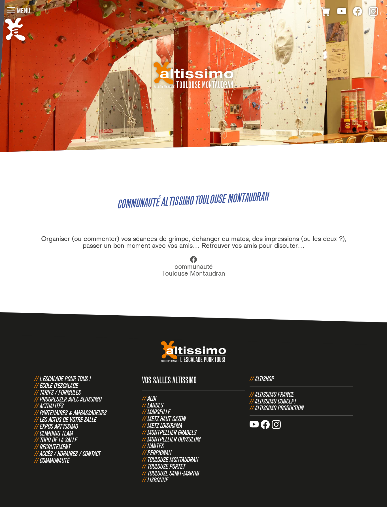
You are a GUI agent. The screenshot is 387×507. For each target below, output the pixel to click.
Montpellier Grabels (171, 432)
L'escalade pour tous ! (65, 378)
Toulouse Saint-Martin (173, 473)
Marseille (158, 411)
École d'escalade (59, 385)
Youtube (341, 12)
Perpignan (159, 452)
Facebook (357, 12)
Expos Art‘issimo (59, 426)
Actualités (51, 406)
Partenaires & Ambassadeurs (73, 412)
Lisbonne (157, 480)
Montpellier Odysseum (174, 439)
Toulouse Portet (166, 466)
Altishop (264, 378)
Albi (151, 398)
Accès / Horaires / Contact (70, 453)
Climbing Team (56, 433)
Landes (155, 405)
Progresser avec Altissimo (70, 399)
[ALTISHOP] (326, 12)
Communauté (54, 460)
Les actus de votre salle (68, 419)
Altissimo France (274, 394)
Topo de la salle (58, 440)
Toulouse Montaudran (172, 459)
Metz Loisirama (164, 425)
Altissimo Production (279, 408)
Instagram (373, 12)
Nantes (155, 445)
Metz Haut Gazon (166, 418)
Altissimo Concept (275, 401)
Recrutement (55, 446)
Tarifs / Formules (60, 392)
